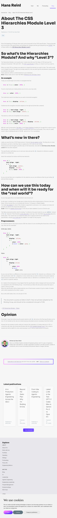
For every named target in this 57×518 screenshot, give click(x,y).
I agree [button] (8, 512)
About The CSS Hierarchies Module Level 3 (28, 23)
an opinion (35, 142)
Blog (53, 6)
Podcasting (45, 6)
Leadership (5, 477)
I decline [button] (18, 512)
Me (38, 6)
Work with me (6, 450)
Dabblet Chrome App (15, 208)
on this (40, 142)
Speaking (4, 455)
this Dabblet (10, 205)
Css (3, 35)
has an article (47, 214)
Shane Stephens (29, 127)
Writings (4, 457)
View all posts (28, 430)
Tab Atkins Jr (19, 127)
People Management (7, 484)
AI (2, 474)
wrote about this (24, 214)
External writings (6, 487)
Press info (5, 463)
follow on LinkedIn (44, 361)
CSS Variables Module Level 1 (37, 326)
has (32, 142)
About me (4, 447)
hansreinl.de (4, 12)
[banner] (12, 6)
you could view (17, 217)
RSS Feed (5, 489)
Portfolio (4, 452)
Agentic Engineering (7, 479)
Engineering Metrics (7, 465)
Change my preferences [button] (31, 512)
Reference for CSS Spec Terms (32, 74)
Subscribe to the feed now (14, 361)
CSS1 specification (29, 64)
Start (32, 6)
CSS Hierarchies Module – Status (10, 308)
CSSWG (50, 45)
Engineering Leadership (8, 482)
